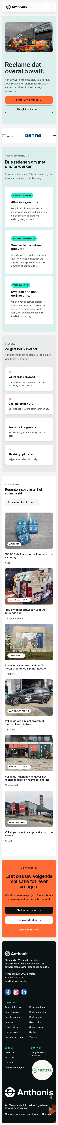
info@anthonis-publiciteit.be (19, 981)
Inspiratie (9, 1057)
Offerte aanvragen (14, 1067)
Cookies (46, 1114)
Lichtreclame (11, 1032)
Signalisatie (35, 1022)
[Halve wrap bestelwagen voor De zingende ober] (29, 594)
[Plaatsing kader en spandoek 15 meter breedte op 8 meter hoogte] (29, 650)
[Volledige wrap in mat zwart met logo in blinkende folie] (29, 705)
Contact (9, 1062)
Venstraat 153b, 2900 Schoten (20, 973)
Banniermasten (12, 1012)
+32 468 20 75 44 (14, 977)
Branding (9, 1022)
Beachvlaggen (12, 1017)
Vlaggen (33, 1037)
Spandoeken (36, 1027)
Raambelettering (37, 1007)
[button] (48, 7)
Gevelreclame (12, 1027)
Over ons (9, 1052)
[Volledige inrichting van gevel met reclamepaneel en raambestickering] (29, 761)
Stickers (33, 1032)
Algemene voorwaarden (17, 1114)
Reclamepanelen (38, 1012)
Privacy (36, 1114)
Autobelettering (13, 1007)
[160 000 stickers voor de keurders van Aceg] (29, 538)
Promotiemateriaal (14, 1037)
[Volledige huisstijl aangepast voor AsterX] (29, 817)
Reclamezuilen (36, 1017)
